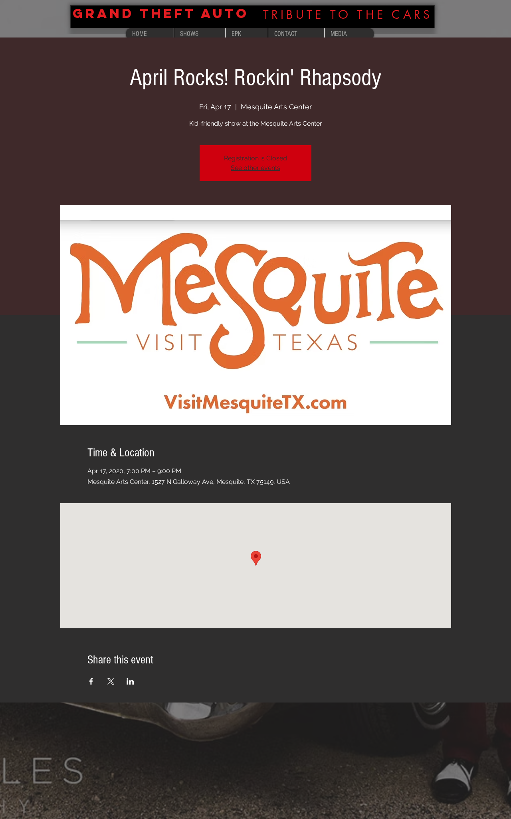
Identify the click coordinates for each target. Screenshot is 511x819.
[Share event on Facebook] (91, 681)
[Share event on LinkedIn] (130, 681)
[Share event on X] (111, 681)
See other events (255, 168)
